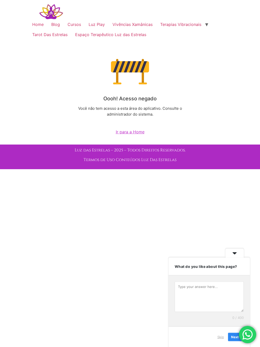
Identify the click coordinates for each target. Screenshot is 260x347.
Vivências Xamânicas (132, 24)
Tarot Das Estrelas (50, 34)
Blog (55, 24)
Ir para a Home (130, 131)
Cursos (74, 24)
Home (38, 24)
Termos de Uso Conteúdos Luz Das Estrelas (130, 160)
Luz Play (97, 24)
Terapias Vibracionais (180, 24)
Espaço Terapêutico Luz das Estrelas (110, 34)
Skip (220, 337)
